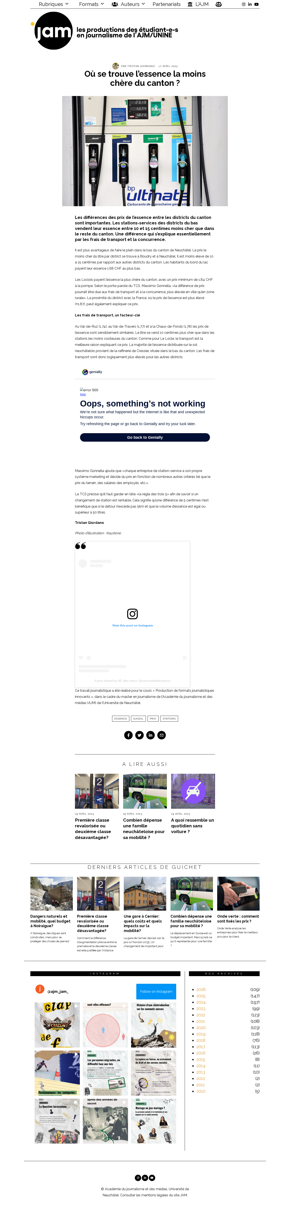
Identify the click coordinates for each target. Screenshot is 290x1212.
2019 (201, 1034)
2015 (200, 1059)
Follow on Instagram (156, 991)
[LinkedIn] (250, 4)
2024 (201, 1002)
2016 (201, 1053)
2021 (200, 1021)
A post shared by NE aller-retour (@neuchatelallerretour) (132, 680)
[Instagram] (243, 4)
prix (153, 718)
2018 (200, 1040)
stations (169, 718)
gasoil (138, 718)
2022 (200, 1014)
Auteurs (129, 4)
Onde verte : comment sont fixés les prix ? (238, 918)
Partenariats (167, 4)
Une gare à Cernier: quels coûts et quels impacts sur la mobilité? (143, 923)
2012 (200, 1078)
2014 (201, 1065)
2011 (200, 1084)
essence (120, 718)
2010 (201, 1091)
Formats (88, 4)
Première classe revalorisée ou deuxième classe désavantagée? (93, 923)
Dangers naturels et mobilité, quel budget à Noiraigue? (50, 921)
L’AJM (201, 4)
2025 (201, 995)
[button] (57, 1025)
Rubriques (50, 4)
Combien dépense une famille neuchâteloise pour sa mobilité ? (191, 921)
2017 (200, 1046)
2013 (200, 1072)
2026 (201, 989)
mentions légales (154, 1195)
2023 (200, 1008)
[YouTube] (256, 4)
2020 (201, 1027)
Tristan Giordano (141, 66)
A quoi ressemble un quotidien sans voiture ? (192, 825)
